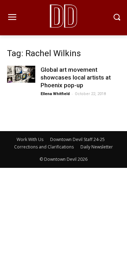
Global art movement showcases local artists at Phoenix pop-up (76, 77)
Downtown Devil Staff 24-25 (77, 139)
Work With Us (30, 139)
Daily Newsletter (96, 147)
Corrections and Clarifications (44, 147)
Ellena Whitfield (55, 94)
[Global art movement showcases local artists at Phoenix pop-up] (21, 74)
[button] (116, 18)
